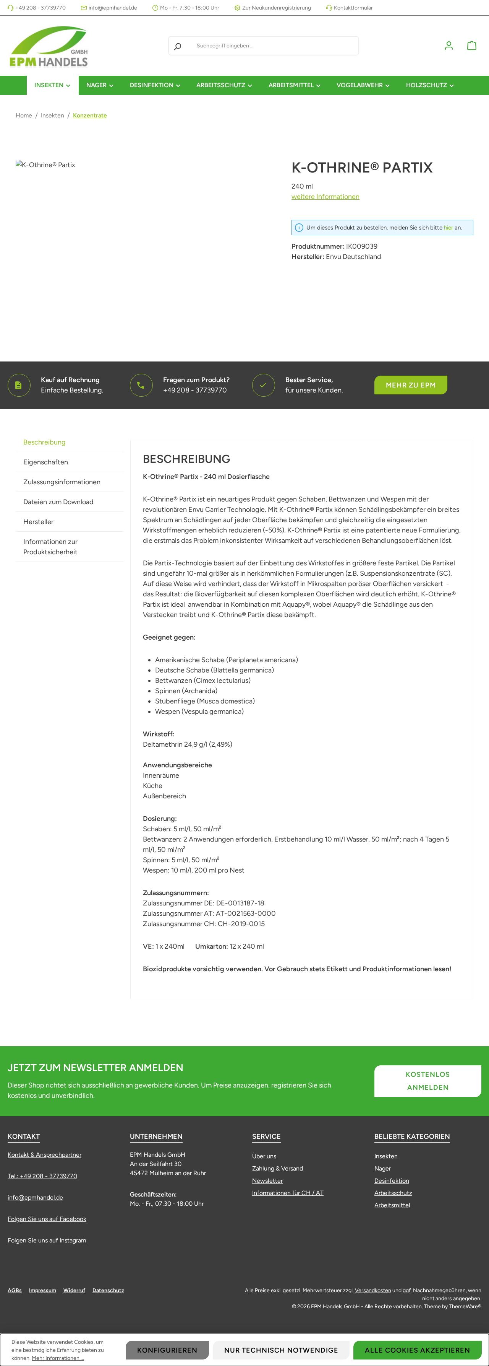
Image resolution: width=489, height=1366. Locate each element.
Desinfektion (391, 1180)
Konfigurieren (167, 1350)
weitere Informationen (325, 196)
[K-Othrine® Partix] (146, 242)
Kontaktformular (353, 8)
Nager (382, 1168)
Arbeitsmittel (392, 1205)
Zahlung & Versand (277, 1168)
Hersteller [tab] (38, 522)
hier (448, 227)
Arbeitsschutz (393, 1193)
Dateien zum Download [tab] (58, 502)
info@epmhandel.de (113, 8)
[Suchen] (177, 46)
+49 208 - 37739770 (40, 8)
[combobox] (276, 46)
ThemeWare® (465, 1306)
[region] (146, 242)
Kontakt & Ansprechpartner (44, 1154)
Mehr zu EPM (411, 385)
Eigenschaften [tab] (45, 462)
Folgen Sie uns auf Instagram (47, 1240)
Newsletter (267, 1180)
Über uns (264, 1156)
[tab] (70, 442)
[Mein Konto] (448, 46)
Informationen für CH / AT (288, 1193)
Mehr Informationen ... (58, 1358)
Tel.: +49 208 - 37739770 (42, 1176)
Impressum (42, 1290)
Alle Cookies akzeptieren (417, 1350)
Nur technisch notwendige (281, 1350)
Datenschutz (108, 1290)
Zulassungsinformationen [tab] (61, 482)
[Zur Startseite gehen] (50, 45)
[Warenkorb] (471, 46)
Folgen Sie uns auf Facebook (47, 1219)
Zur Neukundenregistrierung (276, 8)
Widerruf (74, 1290)
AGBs (15, 1290)
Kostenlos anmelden (428, 1081)
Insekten (386, 1156)
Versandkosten (373, 1290)
